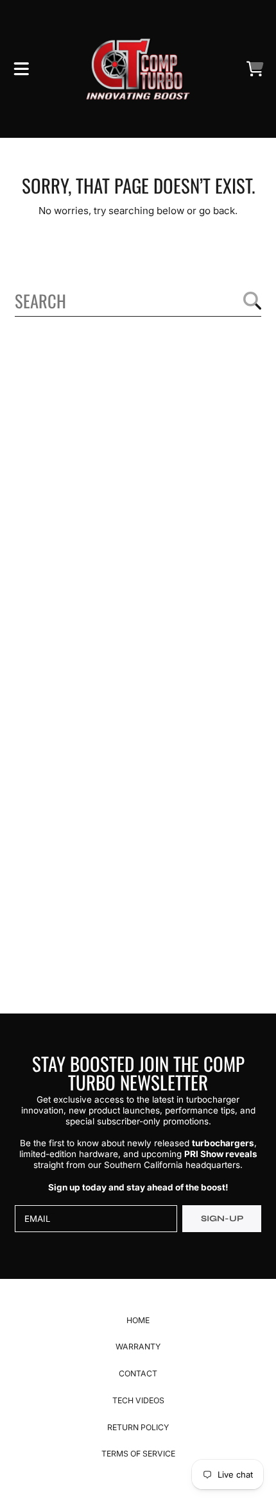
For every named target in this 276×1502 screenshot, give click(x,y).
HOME (138, 1320)
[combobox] (138, 301)
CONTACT (138, 1373)
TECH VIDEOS (138, 1400)
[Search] (252, 301)
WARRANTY (138, 1346)
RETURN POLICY (138, 1427)
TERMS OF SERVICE (138, 1453)
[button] (21, 69)
